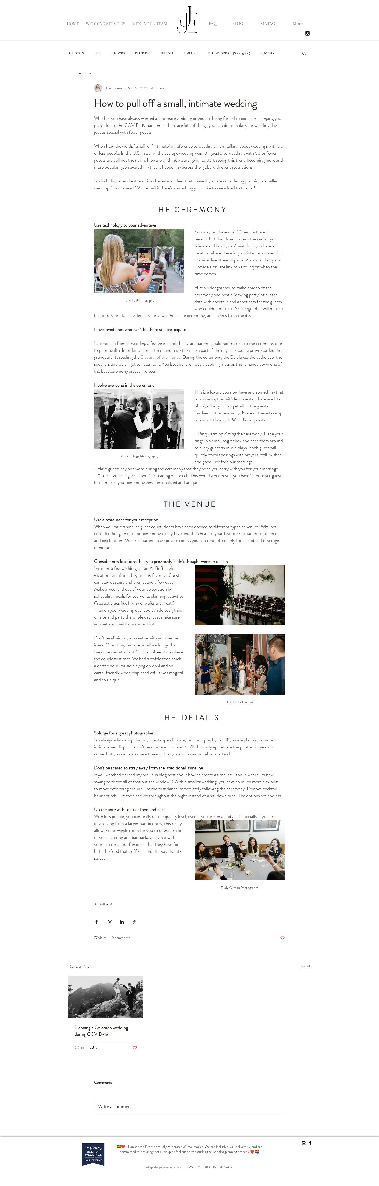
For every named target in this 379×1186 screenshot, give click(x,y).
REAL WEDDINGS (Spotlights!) (229, 53)
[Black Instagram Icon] (307, 33)
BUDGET (167, 53)
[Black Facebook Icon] (310, 1143)
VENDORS (118, 53)
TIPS (97, 53)
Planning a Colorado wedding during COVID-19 (101, 1031)
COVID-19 (267, 53)
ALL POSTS (76, 53)
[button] (106, 21)
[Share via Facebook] (96, 921)
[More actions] (282, 88)
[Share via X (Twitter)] (109, 921)
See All (305, 966)
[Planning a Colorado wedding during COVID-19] (105, 997)
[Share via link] (134, 921)
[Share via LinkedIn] (121, 921)
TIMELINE (190, 53)
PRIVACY (225, 1167)
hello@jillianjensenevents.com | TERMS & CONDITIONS (181, 1167)
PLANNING (143, 53)
